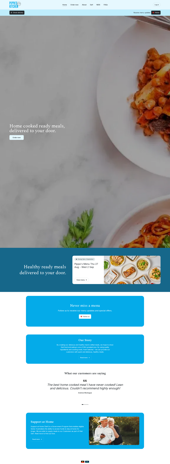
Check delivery (18, 12)
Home (64, 5)
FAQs (106, 5)
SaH (91, 5)
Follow (157, 12)
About (84, 5)
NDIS (98, 5)
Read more (84, 357)
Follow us (86, 316)
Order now (74, 5)
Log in (157, 5)
